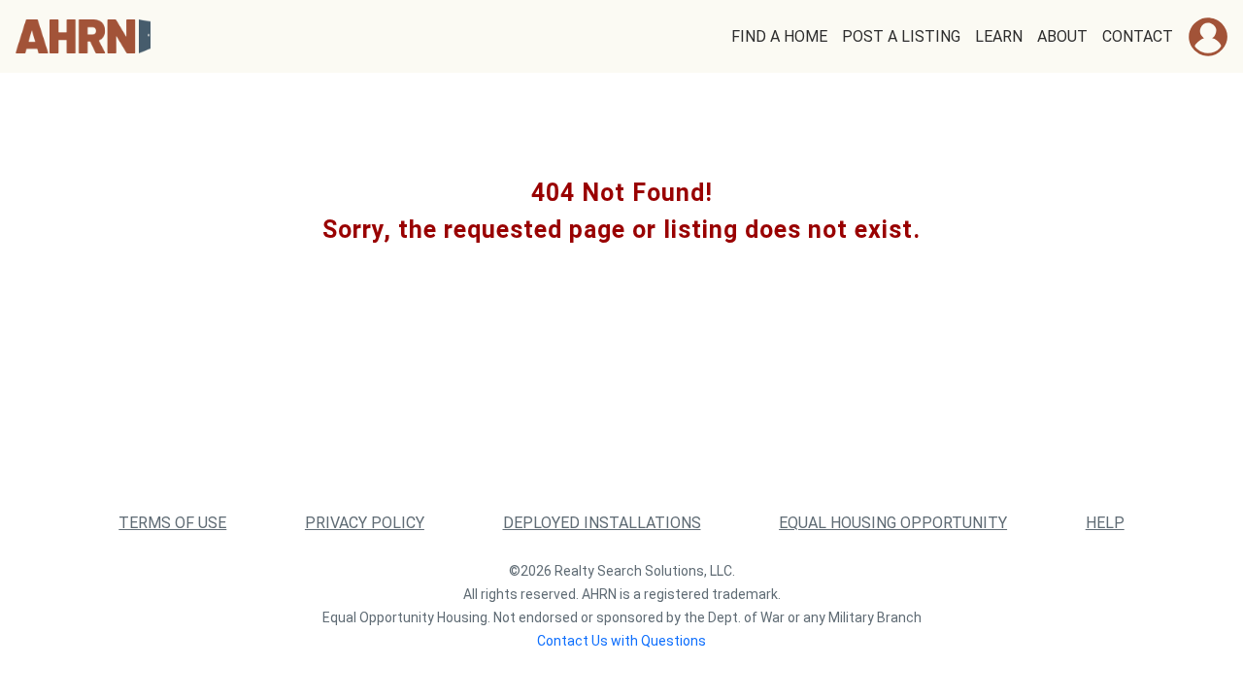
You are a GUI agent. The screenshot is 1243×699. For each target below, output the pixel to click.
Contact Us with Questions (621, 641)
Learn (999, 36)
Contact (1137, 36)
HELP (1105, 523)
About (1062, 36)
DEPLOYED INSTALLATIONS (602, 523)
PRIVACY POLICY (364, 523)
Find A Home (779, 36)
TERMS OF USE (172, 523)
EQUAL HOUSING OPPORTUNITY (893, 523)
